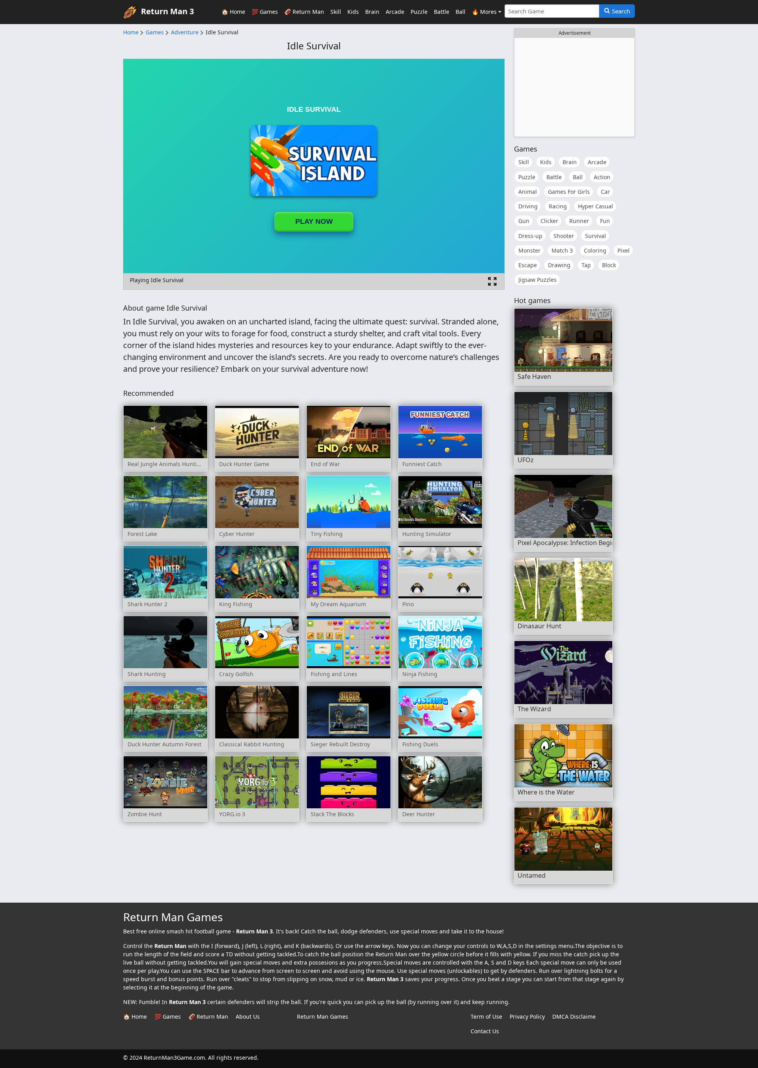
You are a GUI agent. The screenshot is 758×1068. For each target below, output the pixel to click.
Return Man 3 (167, 11)
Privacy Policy (527, 1016)
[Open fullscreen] (492, 281)
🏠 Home (233, 11)
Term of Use (486, 1016)
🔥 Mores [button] (484, 11)
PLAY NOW (314, 221)
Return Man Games (322, 1016)
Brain (372, 11)
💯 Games (264, 11)
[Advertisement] (574, 87)
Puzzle (419, 11)
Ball (460, 11)
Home (131, 32)
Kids (353, 11)
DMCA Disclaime (574, 1016)
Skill (335, 11)
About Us (248, 1016)
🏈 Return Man (304, 11)
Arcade (395, 11)
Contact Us (485, 1031)
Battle (441, 11)
